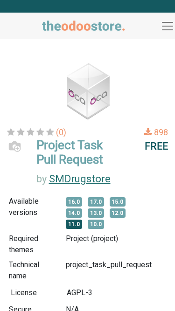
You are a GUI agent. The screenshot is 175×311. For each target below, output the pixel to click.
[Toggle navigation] (167, 26)
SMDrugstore (80, 179)
